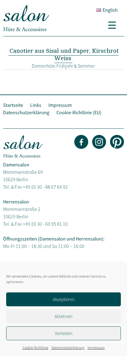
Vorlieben (63, 333)
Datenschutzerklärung (67, 347)
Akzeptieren (64, 299)
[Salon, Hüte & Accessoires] (26, 30)
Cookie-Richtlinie (35, 347)
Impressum (96, 347)
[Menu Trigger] (114, 25)
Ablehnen (63, 316)
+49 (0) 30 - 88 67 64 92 (45, 187)
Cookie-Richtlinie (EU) (78, 112)
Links (35, 105)
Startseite (13, 105)
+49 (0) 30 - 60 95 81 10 (45, 224)
